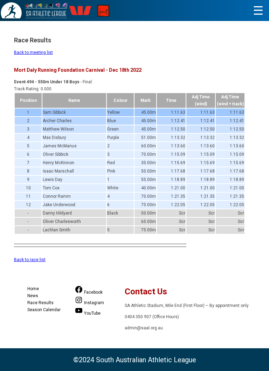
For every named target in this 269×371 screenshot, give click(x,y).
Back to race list (30, 259)
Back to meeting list (33, 52)
